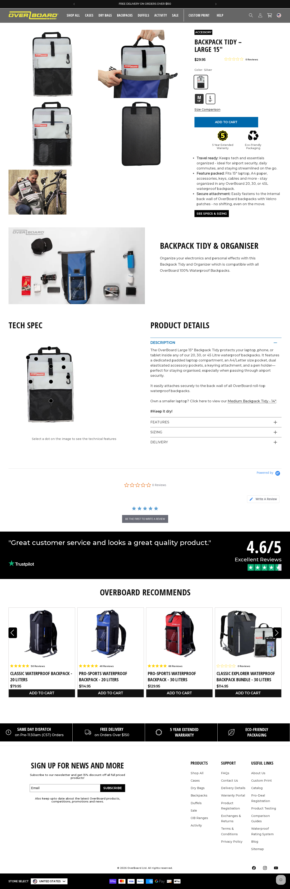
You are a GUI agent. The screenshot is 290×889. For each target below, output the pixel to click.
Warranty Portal (233, 795)
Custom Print (261, 780)
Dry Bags (105, 15)
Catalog (257, 788)
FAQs (225, 773)
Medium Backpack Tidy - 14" (252, 401)
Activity (160, 15)
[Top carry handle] (49, 348)
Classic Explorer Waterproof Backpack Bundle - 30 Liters (246, 676)
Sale (194, 810)
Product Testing (263, 808)
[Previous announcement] (74, 4)
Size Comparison (207, 109)
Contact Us (229, 780)
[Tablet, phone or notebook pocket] (64, 367)
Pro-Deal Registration (260, 798)
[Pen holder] (30, 382)
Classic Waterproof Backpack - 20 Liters (41, 676)
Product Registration (230, 805)
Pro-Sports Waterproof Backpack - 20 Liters (103, 676)
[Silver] (200, 82)
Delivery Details (233, 788)
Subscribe (112, 788)
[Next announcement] (216, 4)
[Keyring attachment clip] (68, 377)
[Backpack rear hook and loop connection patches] (28, 357)
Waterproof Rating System (262, 831)
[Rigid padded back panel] (63, 359)
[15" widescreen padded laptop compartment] (36, 359)
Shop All (197, 773)
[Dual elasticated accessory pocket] (51, 401)
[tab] (263, 499)
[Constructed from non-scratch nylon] (51, 382)
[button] (89, 15)
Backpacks (125, 15)
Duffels (143, 15)
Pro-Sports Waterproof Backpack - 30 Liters (172, 676)
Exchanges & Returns (231, 818)
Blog (254, 841)
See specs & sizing (212, 213)
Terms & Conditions (229, 831)
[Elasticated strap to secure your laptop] (51, 366)
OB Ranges (199, 818)
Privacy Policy (231, 841)
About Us (258, 773)
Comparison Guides (260, 818)
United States (50, 881)
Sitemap (257, 849)
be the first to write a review (145, 519)
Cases (89, 15)
